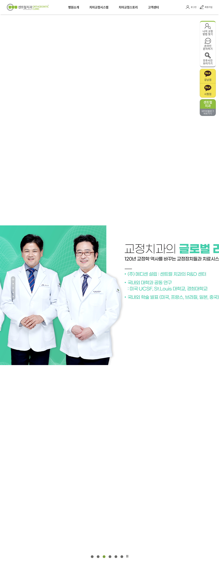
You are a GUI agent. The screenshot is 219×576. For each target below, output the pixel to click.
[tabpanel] (109, 295)
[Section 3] (13, 288)
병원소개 (73, 7)
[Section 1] (13, 279)
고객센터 (153, 7)
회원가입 (208, 7)
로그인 (194, 7)
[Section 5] (13, 296)
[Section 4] (13, 292)
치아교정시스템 (98, 7)
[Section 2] (13, 283)
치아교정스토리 (128, 7)
